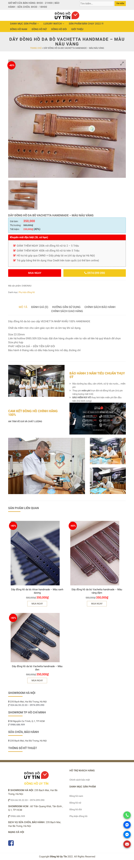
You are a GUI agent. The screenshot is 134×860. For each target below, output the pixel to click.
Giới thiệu (77, 29)
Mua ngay (34, 272)
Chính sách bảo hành (99, 307)
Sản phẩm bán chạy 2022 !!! (86, 23)
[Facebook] (11, 844)
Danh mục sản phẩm (23, 23)
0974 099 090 (96, 273)
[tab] (23, 307)
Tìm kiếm (120, 3)
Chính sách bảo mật (79, 779)
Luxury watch (52, 23)
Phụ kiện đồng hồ (27, 292)
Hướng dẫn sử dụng (66, 307)
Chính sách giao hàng (67, 311)
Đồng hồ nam (18, 29)
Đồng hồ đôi (59, 29)
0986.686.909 (17, 724)
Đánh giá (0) (39, 307)
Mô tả (23, 307)
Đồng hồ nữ (39, 29)
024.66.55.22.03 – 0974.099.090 (27, 705)
